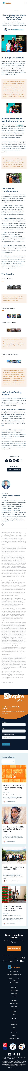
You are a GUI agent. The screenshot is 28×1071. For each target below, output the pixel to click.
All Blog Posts (14, 1006)
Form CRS (14, 1035)
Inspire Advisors (14, 990)
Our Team (14, 1009)
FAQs (14, 1014)
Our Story (14, 1022)
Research (14, 1011)
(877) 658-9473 (14, 971)
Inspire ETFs (14, 996)
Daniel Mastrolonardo (18, 29)
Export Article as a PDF (14, 469)
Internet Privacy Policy (14, 1038)
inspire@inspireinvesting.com (14, 974)
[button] (25, 3)
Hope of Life (4, 126)
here (2, 425)
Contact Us (14, 1024)
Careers (14, 1027)
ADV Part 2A (14, 1033)
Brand (14, 1030)
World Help (20, 124)
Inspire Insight (14, 993)
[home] (6, 3)
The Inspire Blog (14, 1003)
